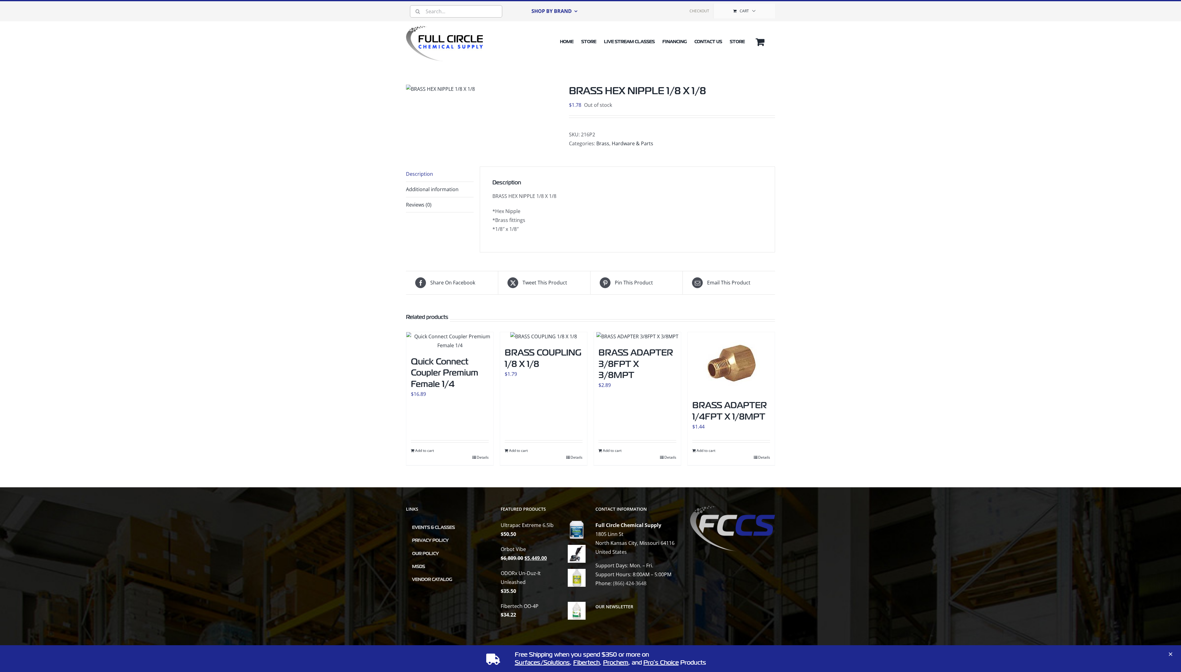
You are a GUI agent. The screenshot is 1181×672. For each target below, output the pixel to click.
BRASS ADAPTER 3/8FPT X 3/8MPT (635, 363)
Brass (602, 143)
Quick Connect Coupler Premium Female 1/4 (444, 372)
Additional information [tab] (432, 189)
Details (483, 457)
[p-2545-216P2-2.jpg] (440, 89)
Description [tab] (419, 174)
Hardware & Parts (632, 143)
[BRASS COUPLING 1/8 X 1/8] (543, 336)
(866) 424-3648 (629, 583)
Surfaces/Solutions (542, 662)
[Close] (1170, 654)
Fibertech (586, 662)
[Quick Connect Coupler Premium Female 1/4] (449, 341)
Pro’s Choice (661, 662)
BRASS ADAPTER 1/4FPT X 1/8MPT (729, 411)
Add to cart (424, 450)
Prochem (615, 662)
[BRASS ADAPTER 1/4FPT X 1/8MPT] (731, 363)
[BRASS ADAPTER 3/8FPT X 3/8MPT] (637, 336)
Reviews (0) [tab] (418, 204)
